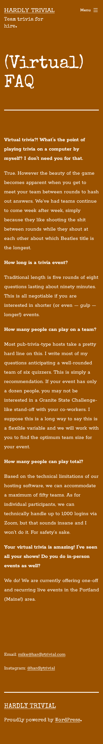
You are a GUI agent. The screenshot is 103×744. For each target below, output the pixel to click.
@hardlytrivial (41, 668)
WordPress (67, 720)
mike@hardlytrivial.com (41, 654)
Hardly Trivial (29, 10)
